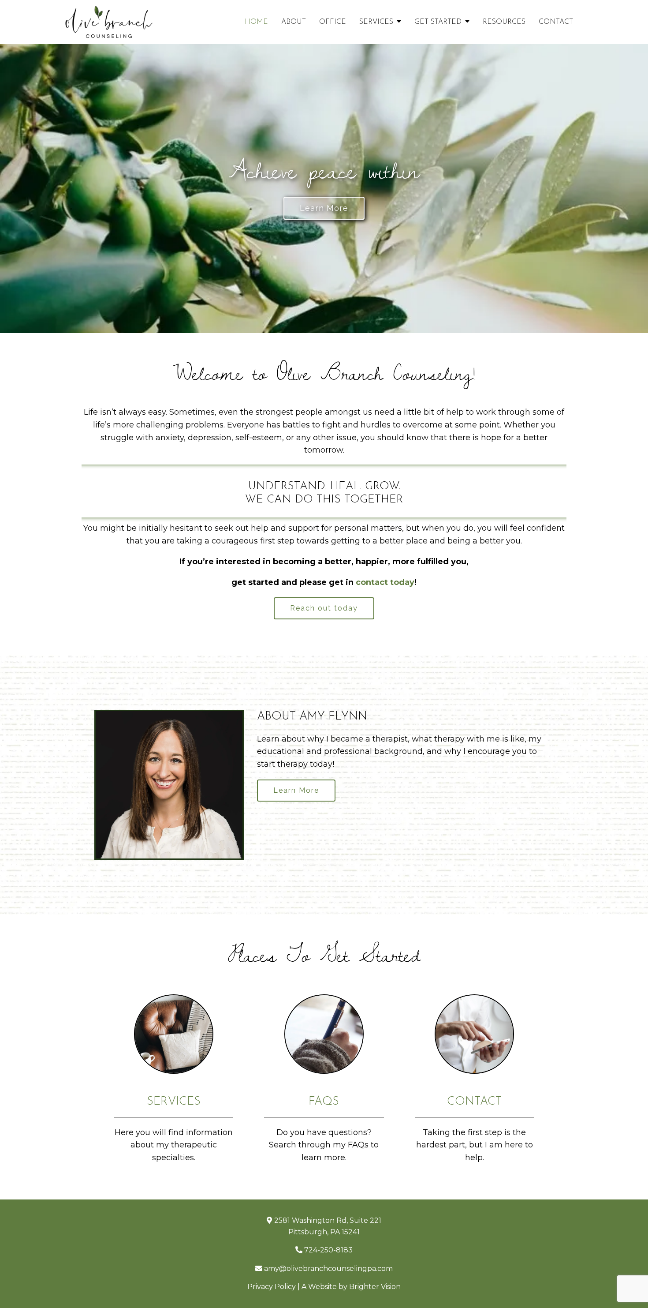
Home (256, 22)
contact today (385, 582)
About (293, 22)
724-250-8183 (328, 1250)
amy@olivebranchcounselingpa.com (328, 1268)
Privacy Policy (271, 1286)
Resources (504, 22)
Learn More (324, 208)
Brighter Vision (375, 1286)
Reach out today (324, 608)
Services (376, 22)
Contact (556, 22)
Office (332, 22)
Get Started (438, 22)
